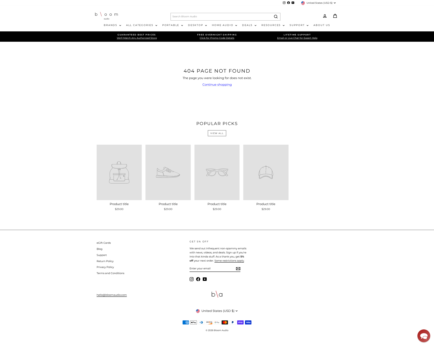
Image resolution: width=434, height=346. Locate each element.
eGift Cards (104, 242)
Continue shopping (217, 84)
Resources (271, 25)
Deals (248, 25)
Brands (111, 25)
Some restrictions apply (229, 260)
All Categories (140, 25)
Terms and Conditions (110, 273)
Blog (99, 249)
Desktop (196, 25)
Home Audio (223, 25)
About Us (321, 25)
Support (298, 25)
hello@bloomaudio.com (112, 294)
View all (217, 133)
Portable (171, 25)
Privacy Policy (105, 267)
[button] (423, 335)
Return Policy (105, 261)
